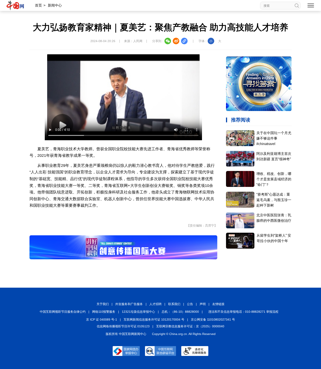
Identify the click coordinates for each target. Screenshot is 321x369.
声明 (203, 304)
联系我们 (174, 304)
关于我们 (103, 304)
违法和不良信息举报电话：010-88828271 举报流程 (243, 311)
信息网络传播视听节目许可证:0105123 (123, 326)
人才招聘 (155, 304)
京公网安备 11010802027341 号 (213, 319)
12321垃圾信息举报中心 (138, 311)
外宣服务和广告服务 (129, 304)
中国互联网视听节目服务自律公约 (63, 311)
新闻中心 (55, 5)
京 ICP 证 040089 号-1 (101, 319)
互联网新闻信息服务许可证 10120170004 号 (154, 319)
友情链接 (218, 304)
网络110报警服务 (103, 311)
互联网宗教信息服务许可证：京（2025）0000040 (190, 326)
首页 (38, 5)
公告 (190, 304)
